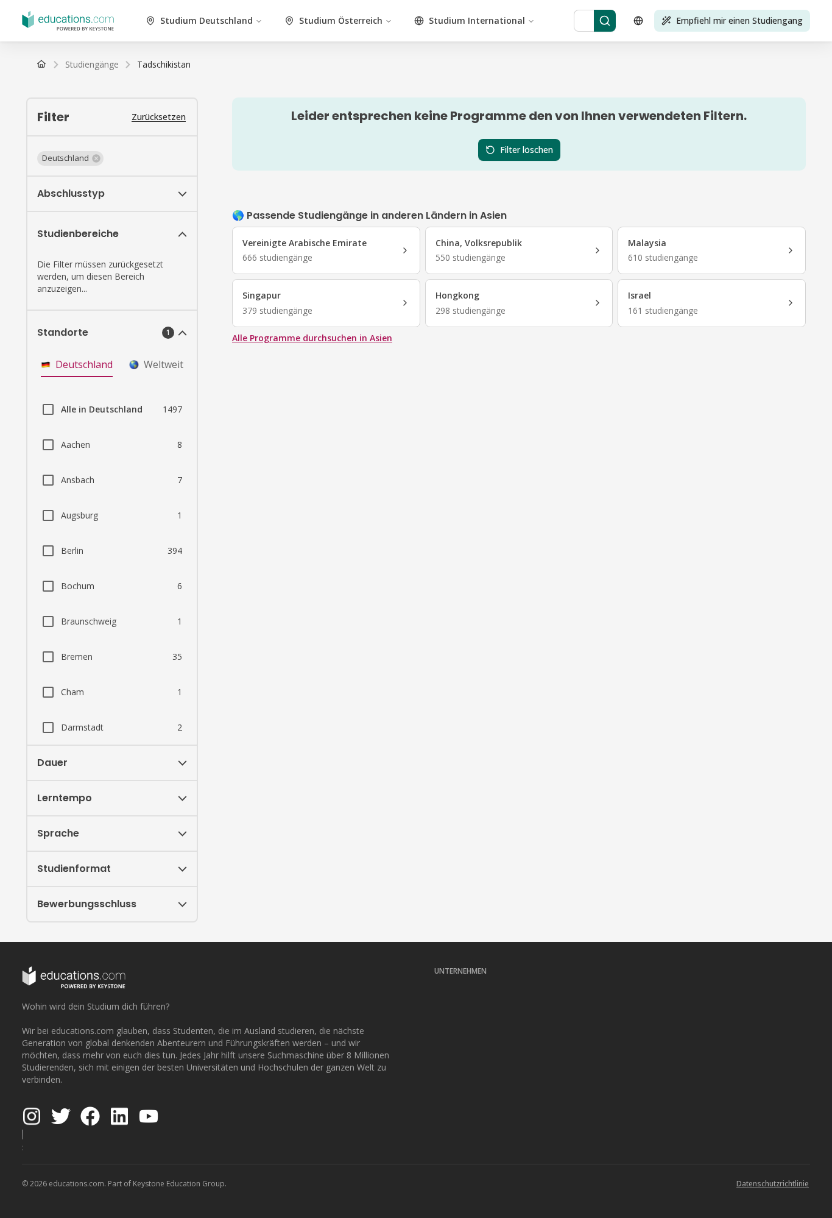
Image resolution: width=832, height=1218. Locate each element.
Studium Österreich (341, 20)
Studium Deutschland (206, 20)
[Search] (605, 21)
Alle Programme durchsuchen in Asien (312, 338)
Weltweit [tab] (163, 364)
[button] (70, 158)
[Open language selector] (638, 21)
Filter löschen (526, 149)
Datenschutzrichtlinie (772, 1183)
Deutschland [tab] (84, 364)
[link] (164, 64)
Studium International (477, 20)
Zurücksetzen (159, 116)
